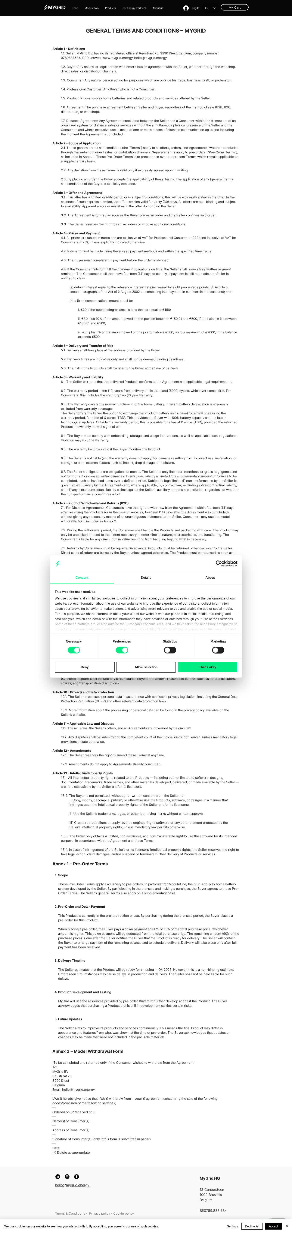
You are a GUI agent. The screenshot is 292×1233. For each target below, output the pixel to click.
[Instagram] (67, 1176)
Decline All (252, 1226)
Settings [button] (232, 1226)
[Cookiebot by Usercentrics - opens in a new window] (218, 563)
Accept (273, 1226)
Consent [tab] (81, 578)
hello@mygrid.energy (150, 58)
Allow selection (146, 667)
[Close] (286, 1226)
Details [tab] (146, 578)
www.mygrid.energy (117, 58)
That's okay (207, 667)
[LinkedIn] (57, 1176)
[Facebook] (76, 1176)
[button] (110, 8)
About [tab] (210, 578)
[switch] (122, 650)
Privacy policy (99, 1213)
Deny (84, 667)
